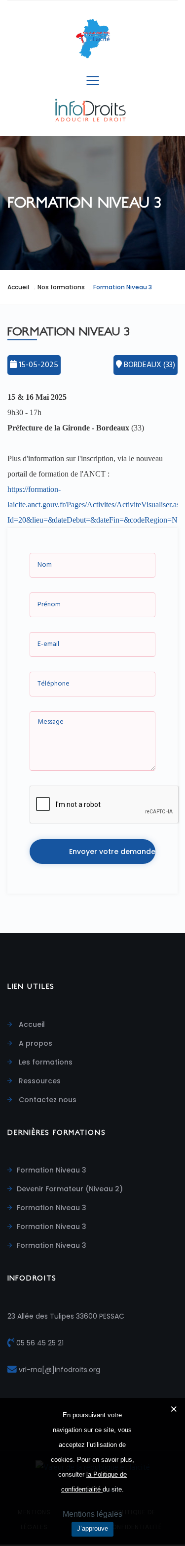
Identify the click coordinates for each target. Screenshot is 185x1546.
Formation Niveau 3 (51, 1170)
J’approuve (92, 1528)
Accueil (18, 287)
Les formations (45, 1062)
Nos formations (61, 287)
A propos (34, 1043)
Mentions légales (92, 1514)
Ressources (39, 1081)
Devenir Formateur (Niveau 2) (70, 1189)
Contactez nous (46, 1100)
